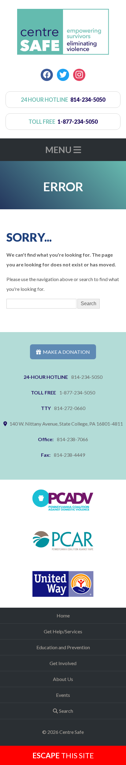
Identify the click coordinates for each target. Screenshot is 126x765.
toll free (63, 121)
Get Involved (63, 663)
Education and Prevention (63, 647)
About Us (63, 679)
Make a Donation (65, 352)
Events (63, 695)
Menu (59, 150)
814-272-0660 (69, 408)
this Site (63, 755)
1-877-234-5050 (77, 392)
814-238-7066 (72, 439)
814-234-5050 (86, 377)
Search (66, 711)
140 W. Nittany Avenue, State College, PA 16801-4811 (66, 423)
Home (63, 615)
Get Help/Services (63, 631)
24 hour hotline (63, 99)
